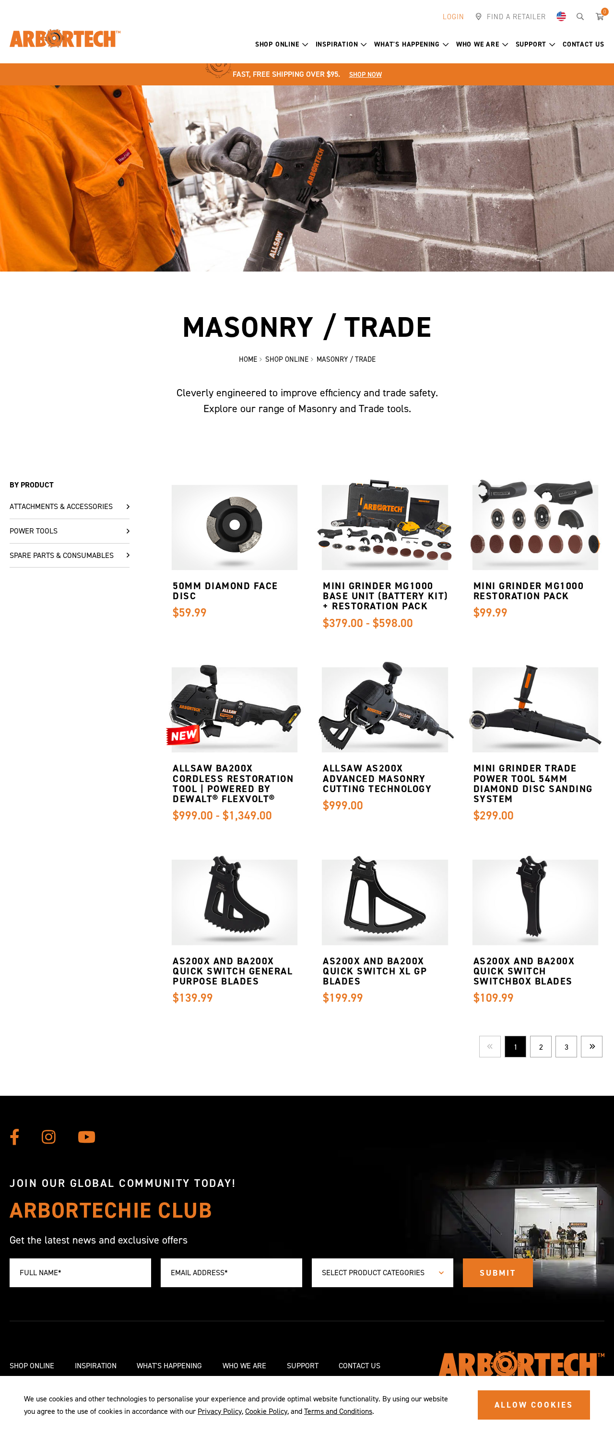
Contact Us (583, 44)
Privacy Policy (220, 1411)
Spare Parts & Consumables (62, 555)
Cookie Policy (266, 1411)
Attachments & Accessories (61, 506)
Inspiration (337, 44)
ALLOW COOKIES (534, 1404)
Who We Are (477, 44)
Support (531, 44)
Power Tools (34, 531)
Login (453, 17)
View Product (232, 544)
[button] (305, 44)
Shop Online (277, 44)
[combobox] (382, 1273)
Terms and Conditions (338, 1411)
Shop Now (365, 74)
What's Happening (407, 44)
